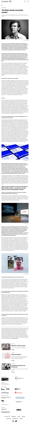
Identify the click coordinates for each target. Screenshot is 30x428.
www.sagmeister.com (15, 338)
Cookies (21, 418)
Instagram (13, 421)
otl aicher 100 (7, 416)
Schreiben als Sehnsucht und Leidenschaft (18, 366)
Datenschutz (15, 418)
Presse (18, 416)
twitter (16, 421)
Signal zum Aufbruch (16, 354)
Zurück (2, 5)
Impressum (9, 418)
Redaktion (14, 416)
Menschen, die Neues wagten (18, 345)
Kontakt (23, 416)
